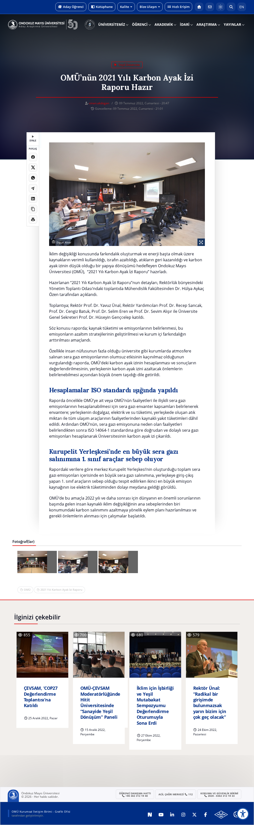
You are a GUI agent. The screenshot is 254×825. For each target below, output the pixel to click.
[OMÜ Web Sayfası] (42, 24)
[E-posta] (209, 6)
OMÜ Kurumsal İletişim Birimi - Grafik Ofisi (41, 811)
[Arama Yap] (231, 6)
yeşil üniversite (129, 65)
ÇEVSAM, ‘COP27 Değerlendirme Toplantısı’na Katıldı (40, 696)
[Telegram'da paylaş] (33, 188)
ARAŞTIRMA (206, 24)
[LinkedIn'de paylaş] (33, 198)
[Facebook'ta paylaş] (33, 157)
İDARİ (185, 24)
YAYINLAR (232, 24)
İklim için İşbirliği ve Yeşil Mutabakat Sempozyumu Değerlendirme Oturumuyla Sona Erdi (155, 705)
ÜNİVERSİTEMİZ (111, 24)
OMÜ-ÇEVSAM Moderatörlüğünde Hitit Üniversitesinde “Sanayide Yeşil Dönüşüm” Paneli (100, 702)
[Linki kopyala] (33, 209)
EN (241, 6)
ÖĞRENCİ (140, 24)
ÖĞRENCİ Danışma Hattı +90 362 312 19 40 (135, 795)
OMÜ (27, 589)
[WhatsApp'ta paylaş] (33, 178)
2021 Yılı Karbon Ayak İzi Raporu (61, 589)
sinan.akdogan (99, 103)
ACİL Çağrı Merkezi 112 (176, 794)
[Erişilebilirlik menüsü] (243, 814)
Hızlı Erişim (181, 6)
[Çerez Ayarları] (236, 814)
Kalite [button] (124, 6)
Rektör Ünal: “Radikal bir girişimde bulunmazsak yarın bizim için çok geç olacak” (209, 702)
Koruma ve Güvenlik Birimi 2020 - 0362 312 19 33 (219, 795)
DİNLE (33, 140)
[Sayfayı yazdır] (33, 219)
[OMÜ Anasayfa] (199, 6)
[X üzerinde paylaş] (33, 167)
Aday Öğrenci (73, 6)
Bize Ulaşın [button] (148, 6)
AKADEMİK (164, 24)
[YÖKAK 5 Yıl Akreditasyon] (90, 24)
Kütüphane (104, 6)
